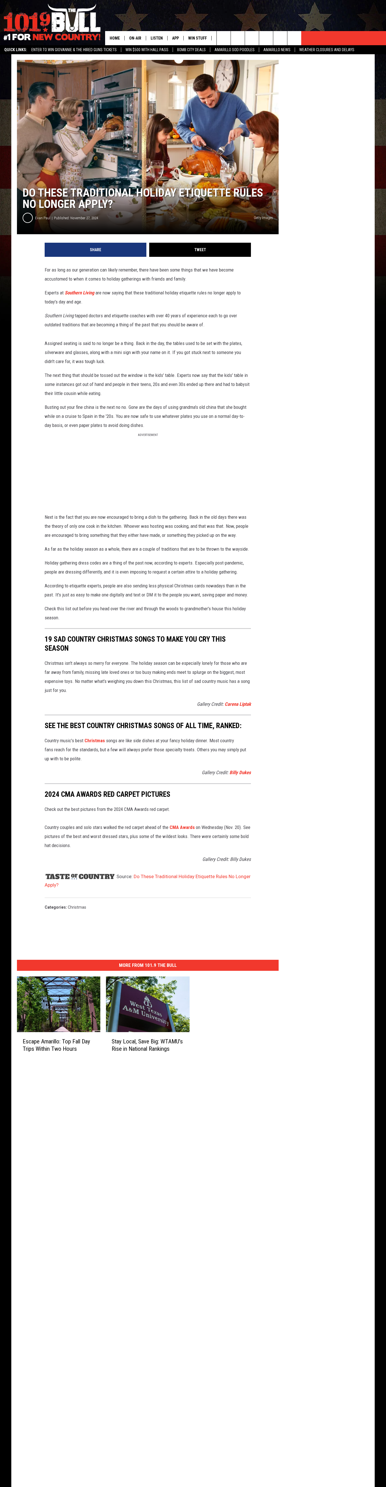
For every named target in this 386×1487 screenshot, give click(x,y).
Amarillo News (276, 49)
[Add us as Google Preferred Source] (238, 38)
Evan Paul (42, 218)
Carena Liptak (238, 704)
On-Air (135, 38)
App (175, 38)
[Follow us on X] (294, 38)
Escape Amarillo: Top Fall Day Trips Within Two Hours (56, 1045)
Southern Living (79, 293)
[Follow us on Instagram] (266, 38)
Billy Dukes (240, 772)
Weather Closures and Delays (326, 49)
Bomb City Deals (191, 49)
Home (115, 38)
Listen (157, 38)
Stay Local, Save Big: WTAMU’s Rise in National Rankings (147, 1045)
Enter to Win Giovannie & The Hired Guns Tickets (74, 49)
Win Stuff (197, 38)
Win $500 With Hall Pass (146, 49)
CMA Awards (182, 827)
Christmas (94, 740)
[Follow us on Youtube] (280, 38)
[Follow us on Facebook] (252, 38)
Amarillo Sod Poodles (234, 49)
